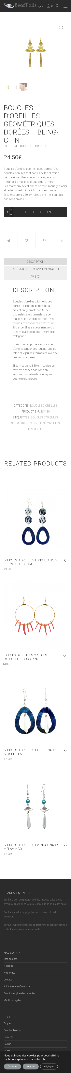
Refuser (31, 1066)
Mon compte (10, 959)
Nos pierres (9, 972)
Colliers (7, 1044)
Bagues (7, 1023)
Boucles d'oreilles (33, 146)
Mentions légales (12, 1000)
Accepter (12, 1066)
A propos (8, 965)
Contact (8, 979)
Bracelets (8, 1037)
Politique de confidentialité (17, 986)
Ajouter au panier (40, 212)
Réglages (49, 1066)
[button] (61, 28)
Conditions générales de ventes (19, 993)
